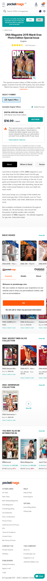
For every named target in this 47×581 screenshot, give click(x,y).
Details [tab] (23, 276)
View (4, 328)
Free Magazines (7, 505)
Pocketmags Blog (8, 509)
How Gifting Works (30, 507)
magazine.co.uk (29, 558)
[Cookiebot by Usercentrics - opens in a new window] (34, 269)
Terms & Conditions (9, 532)
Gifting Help (27, 511)
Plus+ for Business (8, 517)
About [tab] (38, 276)
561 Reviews (30, 45)
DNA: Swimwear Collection (10, 385)
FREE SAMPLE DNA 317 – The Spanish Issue (9, 322)
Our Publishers (7, 513)
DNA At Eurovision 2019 (28, 322)
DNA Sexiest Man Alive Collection (9, 369)
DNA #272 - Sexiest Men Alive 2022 (28, 369)
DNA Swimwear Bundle (9, 414)
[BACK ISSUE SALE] (10, 260)
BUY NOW (35, 119)
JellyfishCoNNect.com (31, 562)
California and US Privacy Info (10, 526)
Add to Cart (11, 328)
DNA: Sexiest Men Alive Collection (14, 338)
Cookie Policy (7, 536)
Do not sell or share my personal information (23, 310)
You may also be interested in (11, 431)
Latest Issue (8, 30)
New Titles (6, 497)
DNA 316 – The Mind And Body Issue (28, 264)
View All (42, 235)
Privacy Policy (7, 521)
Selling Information (8, 564)
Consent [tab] (8, 276)
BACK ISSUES (8, 235)
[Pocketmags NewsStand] (15, 4)
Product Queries (7, 550)
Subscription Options (17, 140)
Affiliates (5, 554)
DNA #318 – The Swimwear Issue (9, 264)
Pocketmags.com (29, 554)
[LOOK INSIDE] (23, 78)
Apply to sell (6, 568)
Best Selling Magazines (10, 501)
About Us (27, 550)
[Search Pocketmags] (4, 11)
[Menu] (3, 4)
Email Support (28, 497)
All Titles (5, 492)
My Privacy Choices (9, 540)
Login (4, 572)
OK (23, 303)
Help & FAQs (28, 492)
